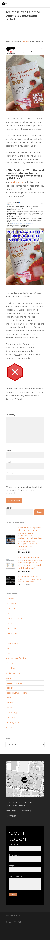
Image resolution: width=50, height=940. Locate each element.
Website (9, 473)
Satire (8, 698)
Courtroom (11, 604)
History (9, 653)
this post (26, 42)
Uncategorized (13, 722)
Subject (12, 866)
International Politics (16, 658)
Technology (11, 713)
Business (10, 599)
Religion (9, 688)
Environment (12, 633)
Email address (14, 855)
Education (11, 628)
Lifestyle (9, 663)
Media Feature (13, 673)
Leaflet (23, 796)
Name (9, 451)
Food (8, 638)
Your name (13, 844)
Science (9, 703)
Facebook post (17, 182)
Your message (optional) (18, 876)
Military (9, 678)
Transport (10, 717)
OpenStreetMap (31, 796)
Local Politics (12, 668)
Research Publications (16, 693)
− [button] (9, 767)
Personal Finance (14, 683)
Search (9, 508)
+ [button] (9, 764)
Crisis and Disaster (14, 618)
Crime (8, 613)
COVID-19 (10, 608)
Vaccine (9, 727)
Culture (9, 623)
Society (9, 708)
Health (9, 648)
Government (12, 643)
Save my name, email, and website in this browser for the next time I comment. (24, 490)
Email (9, 462)
